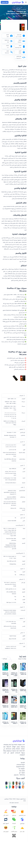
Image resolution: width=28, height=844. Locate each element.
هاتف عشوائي (5, 2)
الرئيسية (23, 9)
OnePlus (14, 9)
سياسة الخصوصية (20, 766)
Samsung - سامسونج (19, 774)
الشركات (18, 9)
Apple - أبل (22, 772)
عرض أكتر (5, 658)
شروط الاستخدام (21, 764)
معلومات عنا (22, 768)
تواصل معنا (22, 770)
